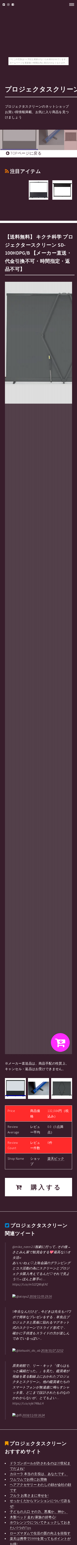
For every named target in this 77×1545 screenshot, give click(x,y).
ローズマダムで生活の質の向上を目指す (40, 1533)
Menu (70, 4)
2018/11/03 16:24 (33, 1415)
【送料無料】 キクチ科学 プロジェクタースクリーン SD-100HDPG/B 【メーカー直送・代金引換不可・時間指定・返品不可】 (39, 253)
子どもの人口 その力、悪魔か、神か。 (39, 1511)
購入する (42, 1187)
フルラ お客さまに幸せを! (29, 1495)
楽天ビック (55, 1158)
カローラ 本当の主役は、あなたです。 (39, 1474)
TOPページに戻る (25, 153)
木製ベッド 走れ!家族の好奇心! (33, 1517)
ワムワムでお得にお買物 (28, 1479)
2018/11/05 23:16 (41, 1296)
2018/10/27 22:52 (52, 1350)
